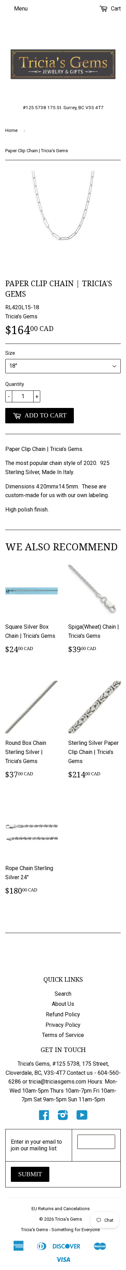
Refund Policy (63, 1014)
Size (10, 353)
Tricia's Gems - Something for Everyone (60, 1229)
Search (63, 993)
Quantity (14, 384)
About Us (63, 1004)
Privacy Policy (63, 1025)
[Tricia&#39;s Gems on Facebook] (44, 1117)
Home (11, 130)
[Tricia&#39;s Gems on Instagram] (63, 1117)
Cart (115, 8)
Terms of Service (63, 1035)
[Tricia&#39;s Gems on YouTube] (82, 1117)
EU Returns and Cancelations (60, 1208)
